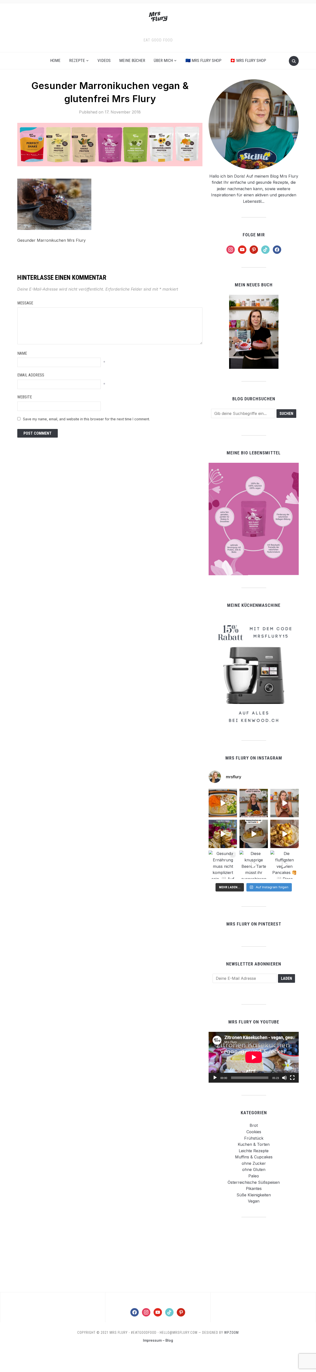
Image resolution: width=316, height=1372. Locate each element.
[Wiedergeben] (215, 1077)
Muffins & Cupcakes (254, 1156)
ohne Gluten (253, 1169)
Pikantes (254, 1188)
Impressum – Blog (158, 1340)
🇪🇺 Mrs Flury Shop (203, 60)
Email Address (30, 375)
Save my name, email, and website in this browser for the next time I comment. (86, 419)
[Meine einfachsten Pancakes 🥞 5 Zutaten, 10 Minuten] (223, 834)
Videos (104, 60)
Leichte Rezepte (254, 1150)
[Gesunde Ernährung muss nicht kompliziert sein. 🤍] (223, 865)
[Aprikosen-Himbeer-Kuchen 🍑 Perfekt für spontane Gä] (253, 834)
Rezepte (77, 60)
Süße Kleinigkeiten (254, 1194)
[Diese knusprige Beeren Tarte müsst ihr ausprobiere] (253, 865)
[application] (254, 1057)
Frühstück (253, 1138)
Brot (254, 1125)
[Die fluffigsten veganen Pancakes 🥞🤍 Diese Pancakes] (284, 865)
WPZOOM (231, 1333)
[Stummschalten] (284, 1077)
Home (55, 60)
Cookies (253, 1131)
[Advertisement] (253, 1254)
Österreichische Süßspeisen (254, 1182)
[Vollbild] (292, 1077)
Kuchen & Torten (254, 1144)
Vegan (253, 1201)
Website (24, 397)
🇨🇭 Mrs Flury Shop (248, 60)
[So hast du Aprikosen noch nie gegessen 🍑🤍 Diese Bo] (284, 803)
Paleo (253, 1175)
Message (25, 303)
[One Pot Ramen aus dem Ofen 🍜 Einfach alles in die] (223, 803)
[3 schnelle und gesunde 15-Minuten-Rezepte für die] (253, 803)
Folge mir (254, 234)
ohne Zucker (254, 1163)
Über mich (163, 60)
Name (22, 353)
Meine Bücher (132, 60)
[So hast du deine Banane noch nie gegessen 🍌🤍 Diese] (284, 834)
